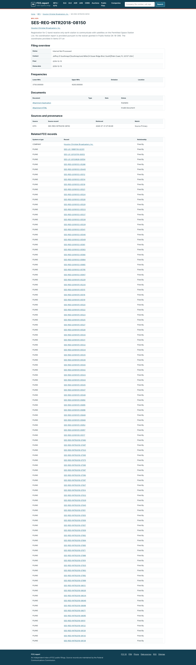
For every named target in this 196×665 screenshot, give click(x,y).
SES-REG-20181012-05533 (75, 209)
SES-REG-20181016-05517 (74, 435)
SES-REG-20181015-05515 (74, 290)
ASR (75, 3)
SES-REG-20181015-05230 (75, 285)
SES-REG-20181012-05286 (74, 164)
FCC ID (124, 654)
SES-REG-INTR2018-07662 (75, 535)
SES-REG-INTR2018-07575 (75, 460)
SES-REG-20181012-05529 (74, 204)
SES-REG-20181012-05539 (75, 224)
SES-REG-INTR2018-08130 (75, 636)
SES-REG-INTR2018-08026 (75, 590)
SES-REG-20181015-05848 (75, 415)
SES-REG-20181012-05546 (75, 235)
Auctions (95, 3)
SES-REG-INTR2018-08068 (75, 605)
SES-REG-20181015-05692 (74, 400)
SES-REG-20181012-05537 (75, 214)
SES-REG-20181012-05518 (74, 184)
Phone (136, 654)
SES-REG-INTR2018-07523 (75, 450)
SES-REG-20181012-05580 (74, 255)
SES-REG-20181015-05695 (74, 405)
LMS (81, 3)
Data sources (146, 654)
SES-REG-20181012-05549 (75, 240)
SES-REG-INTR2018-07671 (75, 550)
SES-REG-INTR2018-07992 (75, 575)
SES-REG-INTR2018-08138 (75, 641)
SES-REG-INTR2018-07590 (75, 475)
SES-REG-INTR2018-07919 (75, 560)
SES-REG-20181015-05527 (74, 325)
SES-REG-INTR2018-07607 (75, 485)
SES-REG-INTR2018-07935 (75, 565)
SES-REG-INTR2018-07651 (75, 510)
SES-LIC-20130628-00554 (74, 159)
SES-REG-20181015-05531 (74, 340)
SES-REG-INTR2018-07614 (75, 490)
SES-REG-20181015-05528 (74, 330)
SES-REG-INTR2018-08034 (75, 596)
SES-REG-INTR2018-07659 (75, 530)
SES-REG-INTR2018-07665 (75, 545)
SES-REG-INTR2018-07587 (75, 470)
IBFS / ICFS (55, 4)
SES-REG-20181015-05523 (75, 315)
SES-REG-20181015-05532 (75, 345)
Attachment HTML (40, 108)
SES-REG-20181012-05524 (75, 194)
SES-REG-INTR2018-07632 (75, 495)
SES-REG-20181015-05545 (75, 385)
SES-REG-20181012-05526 (74, 199)
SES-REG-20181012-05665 (74, 265)
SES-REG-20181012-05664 (75, 260)
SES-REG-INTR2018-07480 (75, 440)
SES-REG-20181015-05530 (75, 335)
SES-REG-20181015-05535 (75, 355)
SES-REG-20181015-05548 (75, 395)
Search (160, 4)
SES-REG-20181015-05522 (74, 310)
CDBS (87, 3)
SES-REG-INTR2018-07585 (75, 465)
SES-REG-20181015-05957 (74, 430)
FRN (130, 654)
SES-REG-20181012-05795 (74, 270)
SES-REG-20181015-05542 (75, 370)
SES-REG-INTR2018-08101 (74, 621)
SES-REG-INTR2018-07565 (75, 455)
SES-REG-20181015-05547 (75, 390)
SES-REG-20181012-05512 (74, 174)
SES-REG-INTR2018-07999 (75, 580)
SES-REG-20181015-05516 (74, 295)
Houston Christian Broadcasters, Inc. (56, 14)
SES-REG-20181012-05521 (74, 189)
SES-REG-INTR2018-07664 (75, 540)
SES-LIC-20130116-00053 (74, 154)
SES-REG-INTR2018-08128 (75, 631)
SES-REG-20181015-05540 (75, 365)
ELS (64, 3)
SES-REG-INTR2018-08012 (75, 585)
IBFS (38, 14)
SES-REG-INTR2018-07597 (75, 480)
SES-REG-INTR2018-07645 (75, 505)
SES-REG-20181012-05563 (75, 249)
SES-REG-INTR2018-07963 (75, 570)
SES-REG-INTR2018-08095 (75, 616)
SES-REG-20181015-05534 (75, 350)
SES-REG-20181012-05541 (74, 229)
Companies (116, 3)
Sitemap (161, 654)
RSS (155, 654)
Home (33, 14)
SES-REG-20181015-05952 (74, 425)
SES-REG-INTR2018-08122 (75, 626)
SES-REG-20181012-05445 (75, 169)
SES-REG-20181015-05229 (74, 280)
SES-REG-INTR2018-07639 (75, 500)
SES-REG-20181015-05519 (74, 300)
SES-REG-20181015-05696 (74, 410)
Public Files (103, 4)
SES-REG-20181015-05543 (75, 375)
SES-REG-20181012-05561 (74, 244)
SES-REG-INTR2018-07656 (75, 520)
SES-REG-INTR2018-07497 (75, 445)
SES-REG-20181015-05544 (75, 380)
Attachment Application (42, 103)
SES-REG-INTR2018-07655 (75, 515)
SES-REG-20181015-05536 (75, 360)
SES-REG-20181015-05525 (74, 320)
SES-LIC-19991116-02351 (74, 149)
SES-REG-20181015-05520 (74, 305)
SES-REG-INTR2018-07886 (75, 555)
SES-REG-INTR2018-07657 (75, 525)
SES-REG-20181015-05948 (75, 420)
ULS (70, 3)
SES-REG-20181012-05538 (75, 219)
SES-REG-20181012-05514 (74, 179)
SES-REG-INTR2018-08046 (75, 601)
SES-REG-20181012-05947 (75, 275)
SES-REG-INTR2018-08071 (75, 610)
